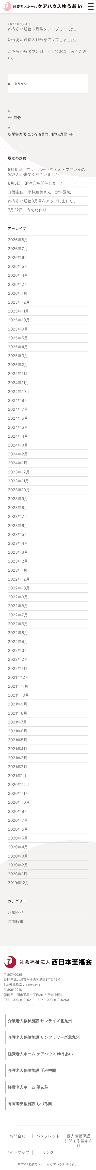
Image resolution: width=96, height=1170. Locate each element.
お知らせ (21, 83)
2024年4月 (18, 436)
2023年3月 (18, 552)
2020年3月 (18, 856)
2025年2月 (18, 364)
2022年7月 (18, 614)
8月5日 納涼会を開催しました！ (38, 183)
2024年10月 (19, 391)
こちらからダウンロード (29, 51)
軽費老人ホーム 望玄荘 (28, 1087)
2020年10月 (19, 802)
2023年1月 (17, 570)
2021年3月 (17, 757)
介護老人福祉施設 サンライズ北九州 (40, 1020)
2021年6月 (17, 730)
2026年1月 (17, 293)
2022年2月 (18, 659)
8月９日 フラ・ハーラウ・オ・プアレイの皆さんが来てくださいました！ (46, 171)
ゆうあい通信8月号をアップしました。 (42, 200)
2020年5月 (18, 838)
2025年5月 (18, 337)
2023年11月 (18, 480)
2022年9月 (18, 596)
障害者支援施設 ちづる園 (30, 1103)
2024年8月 (18, 400)
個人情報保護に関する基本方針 (78, 1141)
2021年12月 (18, 677)
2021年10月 (18, 695)
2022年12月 (19, 579)
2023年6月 (18, 525)
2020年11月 (18, 793)
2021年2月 (17, 766)
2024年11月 (18, 382)
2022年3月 (18, 650)
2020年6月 (18, 829)
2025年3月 (18, 355)
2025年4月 (18, 346)
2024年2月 (18, 453)
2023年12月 (19, 471)
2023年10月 (19, 489)
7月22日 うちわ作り (27, 209)
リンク (48, 1152)
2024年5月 (18, 427)
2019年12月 (18, 882)
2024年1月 (17, 462)
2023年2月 (18, 561)
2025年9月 (18, 329)
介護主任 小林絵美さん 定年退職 (39, 192)
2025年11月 (18, 311)
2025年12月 (19, 302)
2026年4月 (18, 275)
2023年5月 (18, 534)
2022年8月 (18, 605)
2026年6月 (18, 257)
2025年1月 (17, 373)
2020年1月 (17, 873)
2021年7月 (17, 722)
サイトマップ (17, 1152)
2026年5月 (18, 266)
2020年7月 (18, 820)
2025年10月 (19, 319)
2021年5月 (17, 739)
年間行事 (16, 921)
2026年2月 (18, 284)
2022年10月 (19, 587)
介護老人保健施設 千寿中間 (32, 1070)
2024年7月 (18, 409)
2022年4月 (18, 641)
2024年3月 (18, 445)
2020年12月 (19, 784)
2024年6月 (18, 418)
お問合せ (17, 1136)
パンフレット (48, 1136)
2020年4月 (18, 846)
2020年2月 (18, 864)
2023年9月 (18, 498)
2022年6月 (18, 623)
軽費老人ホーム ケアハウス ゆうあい (40, 1053)
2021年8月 (17, 713)
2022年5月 (18, 632)
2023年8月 (18, 507)
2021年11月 (18, 686)
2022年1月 (17, 668)
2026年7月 (18, 248)
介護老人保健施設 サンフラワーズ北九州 (44, 1037)
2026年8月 (18, 239)
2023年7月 (18, 516)
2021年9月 (17, 704)
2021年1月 (17, 775)
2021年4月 (17, 748)
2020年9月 (18, 811)
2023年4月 (18, 543)
